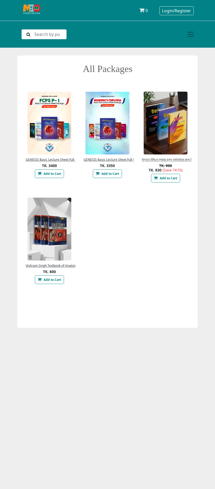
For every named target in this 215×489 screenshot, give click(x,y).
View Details (49, 123)
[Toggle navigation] (191, 34)
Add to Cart (52, 173)
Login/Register (176, 11)
